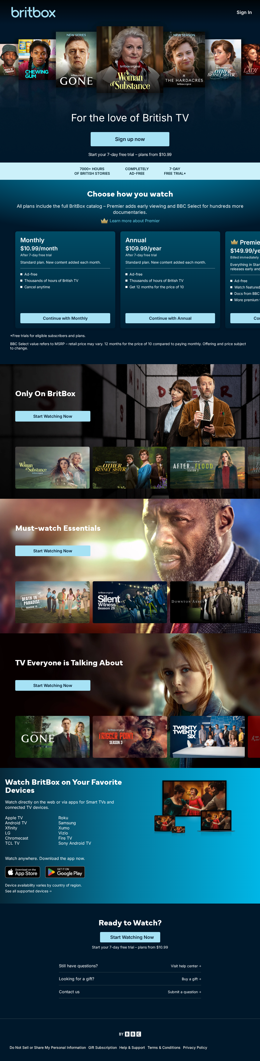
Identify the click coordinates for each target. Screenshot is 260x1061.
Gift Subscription (102, 1047)
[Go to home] (130, 1034)
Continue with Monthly (65, 318)
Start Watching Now (132, 937)
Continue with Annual (170, 318)
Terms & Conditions (164, 1047)
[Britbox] (32, 12)
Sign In (244, 12)
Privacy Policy (195, 1047)
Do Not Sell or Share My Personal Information (48, 1047)
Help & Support (132, 1047)
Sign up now (130, 139)
